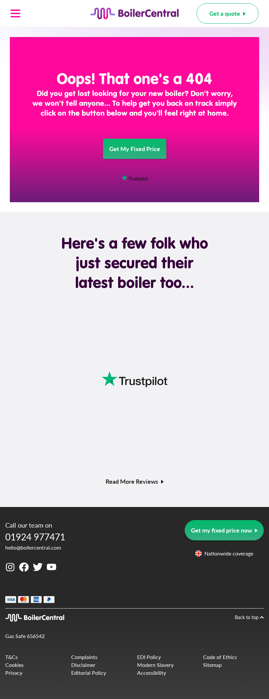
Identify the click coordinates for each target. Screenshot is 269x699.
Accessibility (151, 672)
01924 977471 (35, 536)
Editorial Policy (88, 672)
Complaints (84, 657)
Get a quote (224, 13)
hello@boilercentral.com (33, 547)
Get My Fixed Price (134, 149)
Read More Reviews (132, 481)
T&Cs (11, 657)
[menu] (41, 13)
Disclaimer (83, 665)
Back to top (247, 617)
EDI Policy (149, 657)
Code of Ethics (220, 657)
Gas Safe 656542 (25, 636)
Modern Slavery (155, 665)
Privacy (13, 672)
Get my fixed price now (221, 530)
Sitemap (212, 665)
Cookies (14, 665)
